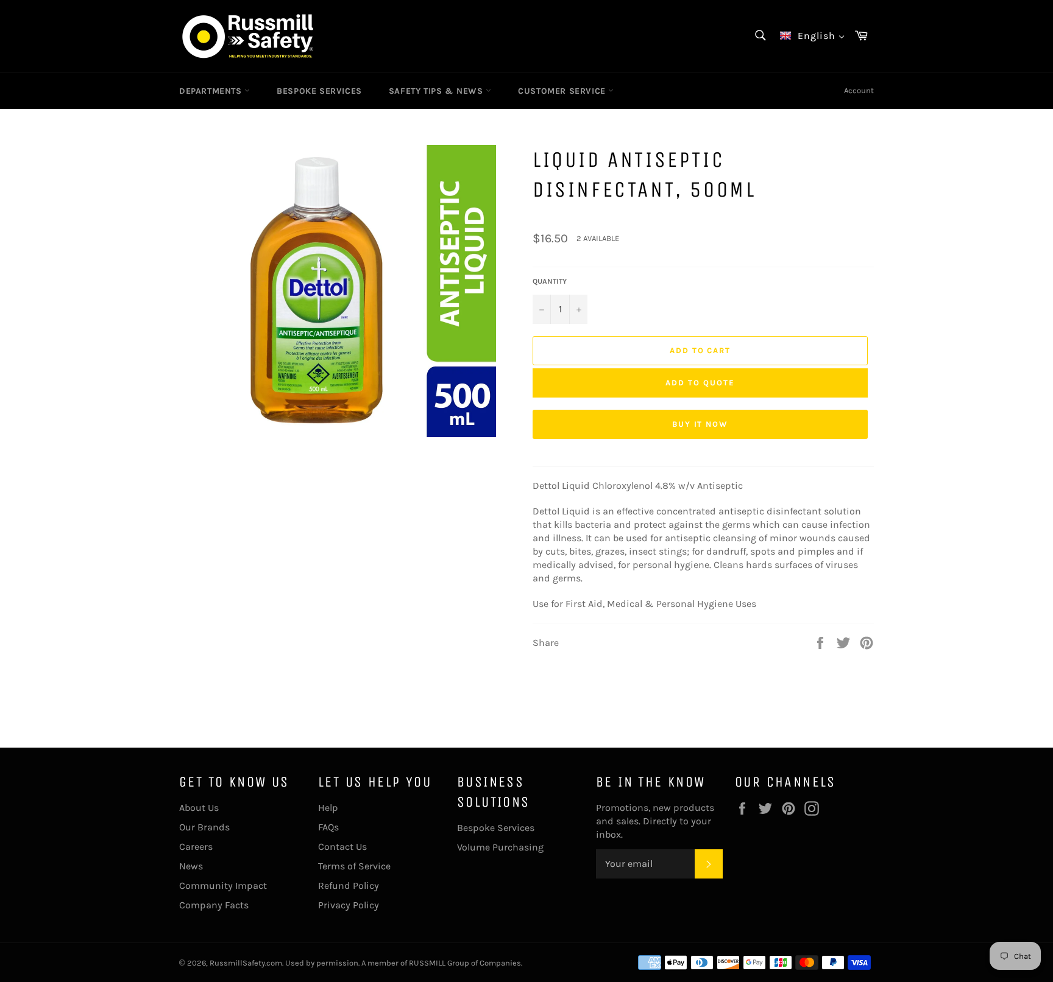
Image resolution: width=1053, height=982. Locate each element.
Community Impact (223, 885)
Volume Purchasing (500, 847)
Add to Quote (699, 382)
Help (328, 807)
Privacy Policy (348, 905)
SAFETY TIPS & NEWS (437, 91)
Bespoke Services (495, 827)
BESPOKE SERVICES (319, 91)
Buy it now (700, 424)
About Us (199, 807)
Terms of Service (354, 866)
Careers (196, 846)
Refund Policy (348, 885)
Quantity (550, 281)
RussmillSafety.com (246, 962)
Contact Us (342, 846)
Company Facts (214, 905)
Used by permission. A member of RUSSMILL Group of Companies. (403, 962)
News (191, 866)
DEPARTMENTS (211, 91)
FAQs (328, 827)
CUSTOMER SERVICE (563, 91)
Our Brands (204, 827)
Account (859, 90)
